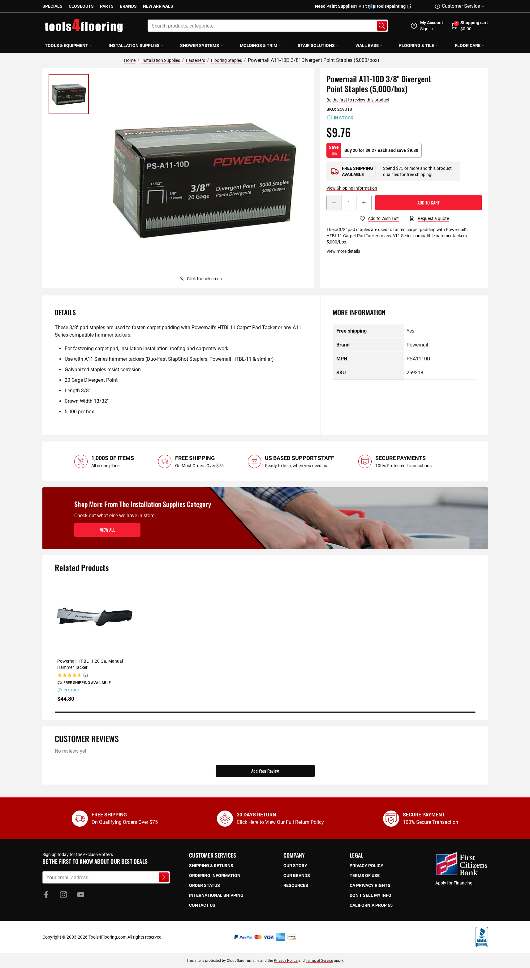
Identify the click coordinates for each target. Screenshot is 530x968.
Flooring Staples (226, 60)
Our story (295, 865)
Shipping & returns (211, 865)
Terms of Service (319, 960)
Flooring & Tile (416, 45)
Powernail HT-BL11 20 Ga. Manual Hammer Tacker (90, 664)
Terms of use (365, 875)
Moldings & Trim (258, 45)
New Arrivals (158, 6)
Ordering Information (214, 875)
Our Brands (296, 875)
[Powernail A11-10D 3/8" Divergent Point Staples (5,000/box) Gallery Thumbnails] (69, 94)
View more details (343, 251)
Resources (295, 885)
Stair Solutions (316, 45)
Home (130, 60)
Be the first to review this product (358, 99)
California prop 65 (371, 905)
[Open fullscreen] (204, 178)
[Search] (382, 26)
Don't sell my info (370, 895)
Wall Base (367, 45)
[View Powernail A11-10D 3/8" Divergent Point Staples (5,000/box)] (69, 94)
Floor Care (467, 45)
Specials (52, 6)
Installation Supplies (134, 45)
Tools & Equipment (66, 45)
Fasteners (195, 60)
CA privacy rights (370, 885)
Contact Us (202, 905)
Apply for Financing (453, 882)
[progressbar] (265, 712)
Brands (128, 6)
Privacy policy (366, 865)
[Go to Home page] (84, 25)
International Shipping (216, 895)
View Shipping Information (351, 188)
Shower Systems (199, 45)
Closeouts (81, 6)
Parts (107, 6)
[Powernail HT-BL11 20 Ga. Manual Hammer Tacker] (94, 616)
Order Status (204, 885)
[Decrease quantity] (334, 202)
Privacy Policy (286, 960)
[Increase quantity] (363, 202)
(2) (85, 675)
